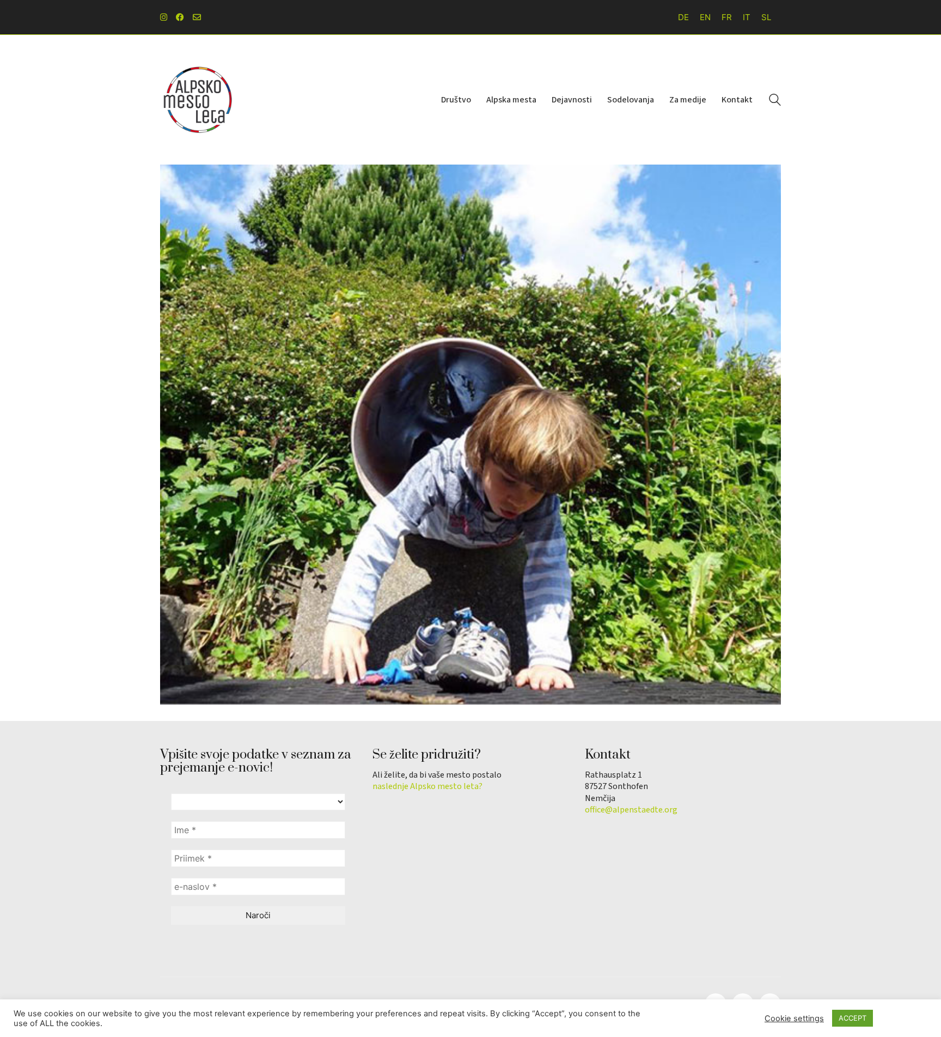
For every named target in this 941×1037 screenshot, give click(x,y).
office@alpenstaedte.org (631, 810)
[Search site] (775, 101)
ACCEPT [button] (852, 1018)
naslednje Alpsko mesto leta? (427, 786)
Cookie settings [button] (794, 1018)
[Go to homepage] (198, 99)
